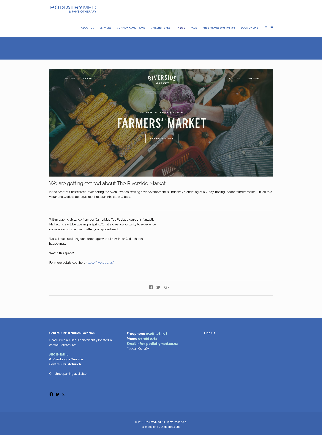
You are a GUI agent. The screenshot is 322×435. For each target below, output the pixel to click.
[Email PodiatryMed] (63, 395)
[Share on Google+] (166, 287)
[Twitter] (57, 395)
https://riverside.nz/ (100, 262)
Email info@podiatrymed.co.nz (152, 344)
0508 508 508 (156, 334)
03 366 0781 (147, 339)
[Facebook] (51, 395)
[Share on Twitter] (158, 287)
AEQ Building (59, 354)
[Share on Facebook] (151, 287)
